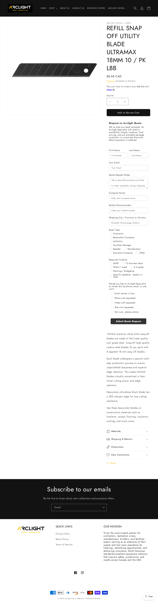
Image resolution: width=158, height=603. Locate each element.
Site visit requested (124, 307)
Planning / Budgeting (123, 271)
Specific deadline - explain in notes (127, 276)
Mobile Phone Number (120, 205)
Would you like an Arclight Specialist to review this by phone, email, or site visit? (128, 286)
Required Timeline (118, 259)
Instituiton (118, 241)
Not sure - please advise (127, 312)
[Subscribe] (103, 507)
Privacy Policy (63, 533)
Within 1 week (120, 267)
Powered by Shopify (92, 598)
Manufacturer (134, 249)
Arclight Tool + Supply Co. (75, 598)
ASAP (116, 263)
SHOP (51, 8)
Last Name (134, 150)
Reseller (117, 249)
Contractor (118, 233)
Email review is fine (124, 293)
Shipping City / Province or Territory (127, 217)
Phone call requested (125, 298)
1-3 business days (134, 263)
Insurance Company (123, 253)
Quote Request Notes (119, 175)
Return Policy (62, 539)
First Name (114, 150)
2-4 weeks (139, 267)
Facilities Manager (122, 245)
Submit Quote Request (128, 321)
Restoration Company (123, 237)
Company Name (117, 193)
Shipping (111, 81)
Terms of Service (64, 544)
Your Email (114, 162)
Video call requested (125, 303)
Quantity (110, 95)
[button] (53, 8)
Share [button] (113, 463)
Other (142, 253)
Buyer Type (114, 230)
